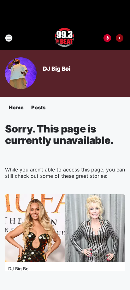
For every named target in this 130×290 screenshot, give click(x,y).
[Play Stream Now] (119, 38)
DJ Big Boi (56, 68)
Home (16, 107)
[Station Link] (65, 38)
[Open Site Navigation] (9, 38)
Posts (38, 107)
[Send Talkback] (107, 38)
